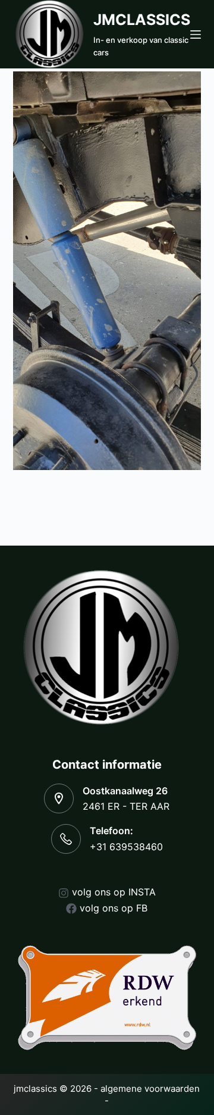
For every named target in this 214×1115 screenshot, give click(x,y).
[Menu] (195, 34)
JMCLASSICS (141, 20)
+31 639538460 (126, 847)
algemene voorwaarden (150, 1088)
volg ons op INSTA (114, 892)
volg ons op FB (113, 908)
